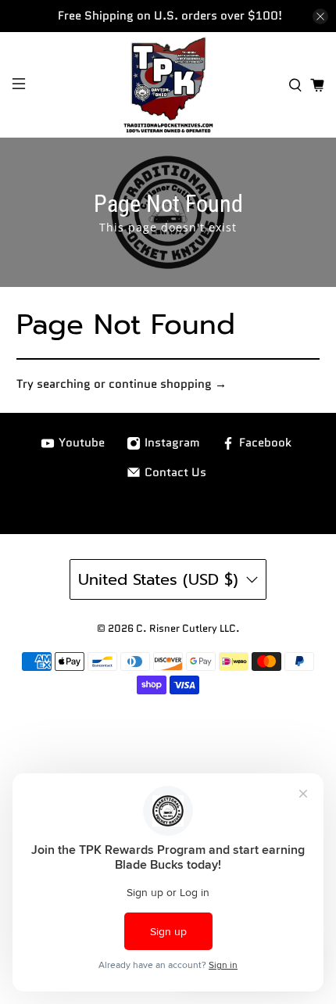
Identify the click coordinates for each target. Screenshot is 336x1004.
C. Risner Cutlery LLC (186, 629)
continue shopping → (168, 384)
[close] (320, 16)
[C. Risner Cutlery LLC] (168, 85)
